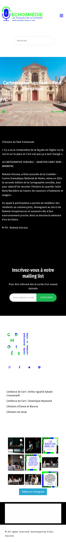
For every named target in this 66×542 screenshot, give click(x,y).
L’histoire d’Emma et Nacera (22, 406)
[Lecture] (4, 112)
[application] (33, 112)
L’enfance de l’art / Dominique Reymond (29, 400)
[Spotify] (39, 367)
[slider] (59, 114)
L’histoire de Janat (16, 412)
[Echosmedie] (26, 13)
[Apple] (29, 367)
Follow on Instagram (33, 491)
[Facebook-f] (19, 367)
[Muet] (52, 111)
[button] (16, 445)
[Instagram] (9, 367)
